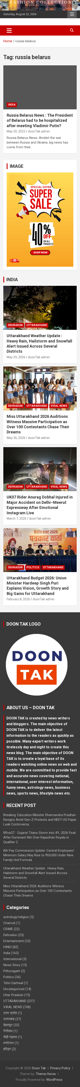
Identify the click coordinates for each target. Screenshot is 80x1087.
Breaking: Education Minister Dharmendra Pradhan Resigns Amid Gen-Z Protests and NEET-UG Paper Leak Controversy (39, 819)
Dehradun (15, 325)
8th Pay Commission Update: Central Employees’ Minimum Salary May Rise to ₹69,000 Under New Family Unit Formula (38, 855)
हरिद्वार (7, 1049)
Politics (32, 567)
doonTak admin (39, 131)
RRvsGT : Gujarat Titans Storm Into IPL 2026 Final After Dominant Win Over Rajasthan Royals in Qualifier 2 (39, 837)
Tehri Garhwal (13, 983)
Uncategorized (13, 989)
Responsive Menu (72, 14)
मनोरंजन (8, 1043)
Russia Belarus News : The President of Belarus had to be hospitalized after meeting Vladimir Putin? (40, 120)
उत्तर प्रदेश (10, 1013)
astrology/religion (16, 917)
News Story (11, 965)
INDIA (12, 279)
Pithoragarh (11, 971)
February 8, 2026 (18, 599)
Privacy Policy (60, 1068)
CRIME (8, 929)
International (12, 959)
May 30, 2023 (16, 131)
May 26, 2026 (16, 438)
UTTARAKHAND (36, 325)
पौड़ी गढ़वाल (10, 1037)
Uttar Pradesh (13, 995)
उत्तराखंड (8, 1019)
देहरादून (8, 1025)
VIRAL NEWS (59, 405)
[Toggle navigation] (9, 30)
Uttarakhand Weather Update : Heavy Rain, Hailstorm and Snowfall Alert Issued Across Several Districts (35, 873)
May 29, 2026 (16, 357)
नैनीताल (8, 1031)
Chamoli (9, 923)
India (12, 104)
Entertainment (13, 941)
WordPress (54, 1080)
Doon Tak (39, 1068)
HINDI (7, 947)
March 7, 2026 (16, 518)
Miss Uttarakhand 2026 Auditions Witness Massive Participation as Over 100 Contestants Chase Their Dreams (37, 890)
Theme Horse (46, 1074)
